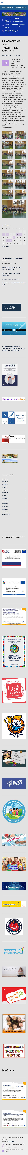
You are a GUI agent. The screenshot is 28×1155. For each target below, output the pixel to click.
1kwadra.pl (11, 1141)
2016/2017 (5, 487)
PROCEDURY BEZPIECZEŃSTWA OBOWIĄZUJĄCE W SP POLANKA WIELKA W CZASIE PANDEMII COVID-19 (13, 348)
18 (7, 240)
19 (10, 240)
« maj (3, 246)
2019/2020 (5, 495)
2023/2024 (5, 506)
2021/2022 (5, 501)
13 (13, 237)
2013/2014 (5, 479)
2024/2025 (5, 509)
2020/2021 (5, 498)
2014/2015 (5, 482)
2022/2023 (5, 503)
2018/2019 (17, 55)
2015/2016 (5, 484)
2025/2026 (5, 512)
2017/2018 (5, 490)
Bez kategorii (6, 514)
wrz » (7, 246)
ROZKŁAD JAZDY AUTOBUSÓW (11, 279)
